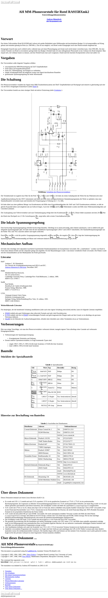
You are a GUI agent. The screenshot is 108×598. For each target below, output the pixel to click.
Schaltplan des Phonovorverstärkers (58, 192)
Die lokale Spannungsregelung (15, 575)
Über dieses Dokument (12, 587)
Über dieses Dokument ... (13, 588)
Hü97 (35, 86)
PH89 (7, 313)
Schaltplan (57, 90)
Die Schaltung (10, 573)
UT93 (8, 315)
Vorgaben (8, 571)
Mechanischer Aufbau (12, 577)
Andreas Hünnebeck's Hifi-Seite (15, 267)
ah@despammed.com (54, 21)
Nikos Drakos (31, 554)
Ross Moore (26, 556)
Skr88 (8, 319)
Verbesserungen (10, 583)
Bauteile (8, 585)
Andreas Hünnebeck (54, 19)
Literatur (8, 579)
